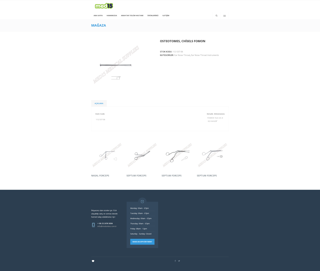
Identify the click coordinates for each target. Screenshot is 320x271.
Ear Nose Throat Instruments (205, 55)
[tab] (99, 103)
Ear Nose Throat (182, 55)
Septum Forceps (136, 175)
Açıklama (99, 103)
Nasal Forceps (100, 175)
